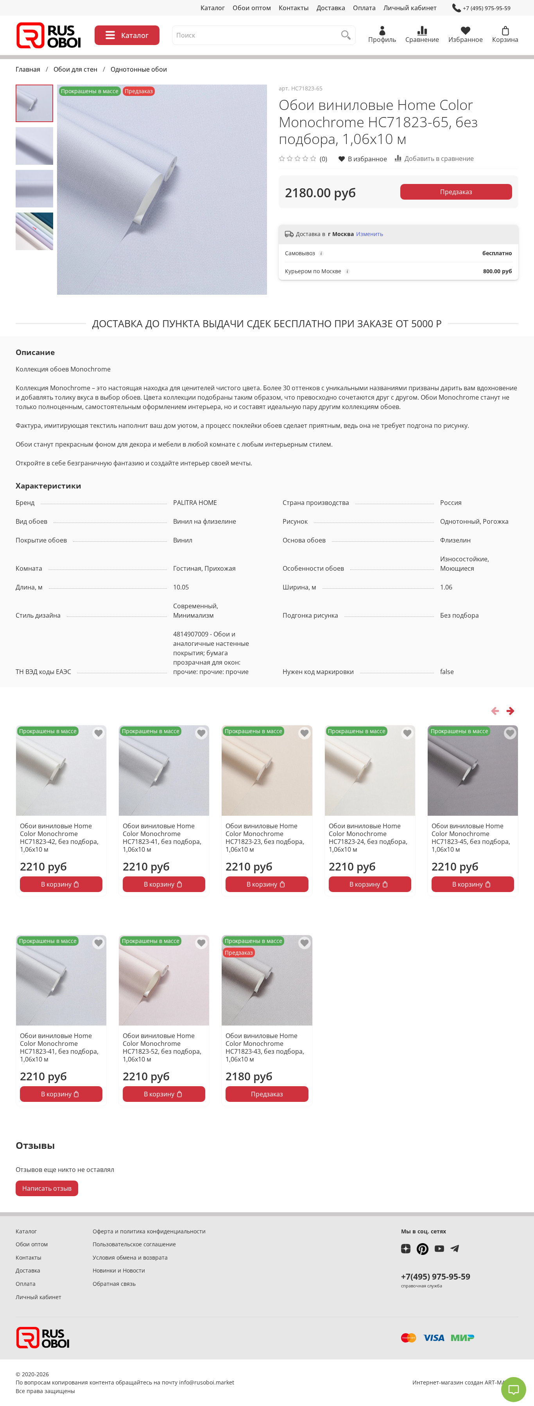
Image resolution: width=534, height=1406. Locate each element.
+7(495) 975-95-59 (435, 1276)
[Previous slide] (72, 189)
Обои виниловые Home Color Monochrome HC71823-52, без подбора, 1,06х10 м (162, 1047)
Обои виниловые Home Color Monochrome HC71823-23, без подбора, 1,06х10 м (265, 838)
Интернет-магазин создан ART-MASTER (465, 1382)
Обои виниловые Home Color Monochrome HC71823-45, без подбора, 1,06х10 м (471, 838)
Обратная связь (114, 1283)
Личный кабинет (410, 8)
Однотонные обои (139, 69)
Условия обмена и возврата (130, 1257)
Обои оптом (252, 8)
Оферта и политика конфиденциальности (149, 1231)
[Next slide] (251, 189)
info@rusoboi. (197, 1382)
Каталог (213, 8)
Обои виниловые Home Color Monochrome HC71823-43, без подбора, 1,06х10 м (265, 1047)
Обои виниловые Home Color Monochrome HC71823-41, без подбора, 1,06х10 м (162, 838)
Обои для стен (75, 69)
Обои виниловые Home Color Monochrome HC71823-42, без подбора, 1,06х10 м (59, 838)
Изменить (369, 234)
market (225, 1382)
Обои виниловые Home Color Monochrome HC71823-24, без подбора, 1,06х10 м (368, 838)
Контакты (294, 8)
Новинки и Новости (119, 1270)
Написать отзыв (47, 1188)
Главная (28, 69)
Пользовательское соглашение (134, 1244)
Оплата (364, 8)
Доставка (331, 8)
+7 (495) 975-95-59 (487, 8)
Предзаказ (456, 191)
